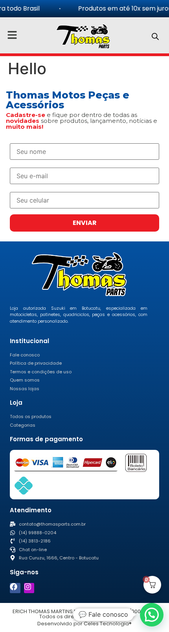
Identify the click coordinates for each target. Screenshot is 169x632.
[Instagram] (29, 588)
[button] (151, 615)
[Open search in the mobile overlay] (155, 36)
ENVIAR (85, 222)
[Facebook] (15, 588)
